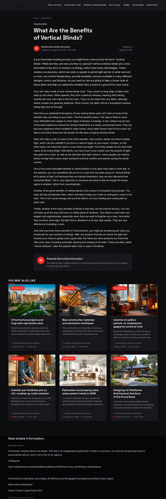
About (66, 266)
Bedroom (44, 466)
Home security (35, 478)
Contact (19, 490)
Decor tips (22, 478)
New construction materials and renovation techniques (78, 321)
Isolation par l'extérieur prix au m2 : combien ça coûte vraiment (30, 392)
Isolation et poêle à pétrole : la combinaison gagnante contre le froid (127, 323)
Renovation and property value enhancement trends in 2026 (80, 392)
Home (127, 5)
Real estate (54, 5)
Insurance (89, 478)
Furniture (12, 478)
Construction (72, 5)
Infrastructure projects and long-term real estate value (27, 321)
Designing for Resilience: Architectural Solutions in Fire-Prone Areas (127, 393)
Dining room (85, 466)
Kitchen (63, 466)
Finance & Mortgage (95, 5)
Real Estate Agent (104, 478)
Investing (152, 5)
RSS (40, 490)
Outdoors (138, 5)
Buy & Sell (115, 5)
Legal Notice (30, 490)
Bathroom (54, 466)
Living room (73, 466)
